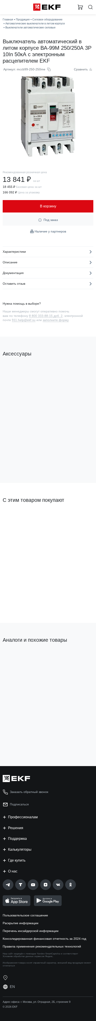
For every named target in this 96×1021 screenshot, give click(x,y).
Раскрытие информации (20, 923)
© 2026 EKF (10, 1006)
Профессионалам (23, 817)
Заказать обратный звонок (29, 792)
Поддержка (17, 838)
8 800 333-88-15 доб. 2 (46, 316)
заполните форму (56, 320)
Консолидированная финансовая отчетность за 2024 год (44, 938)
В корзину (20, 461)
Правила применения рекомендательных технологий (42, 946)
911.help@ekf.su (23, 320)
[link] (8, 884)
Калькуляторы (19, 849)
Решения (15, 828)
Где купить (16, 860)
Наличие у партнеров (50, 231)
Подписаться (19, 804)
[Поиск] (90, 7)
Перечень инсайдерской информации (30, 931)
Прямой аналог (15, 655)
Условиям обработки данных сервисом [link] (23, 956)
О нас (12, 871)
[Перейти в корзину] (80, 7)
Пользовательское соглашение (25, 915)
